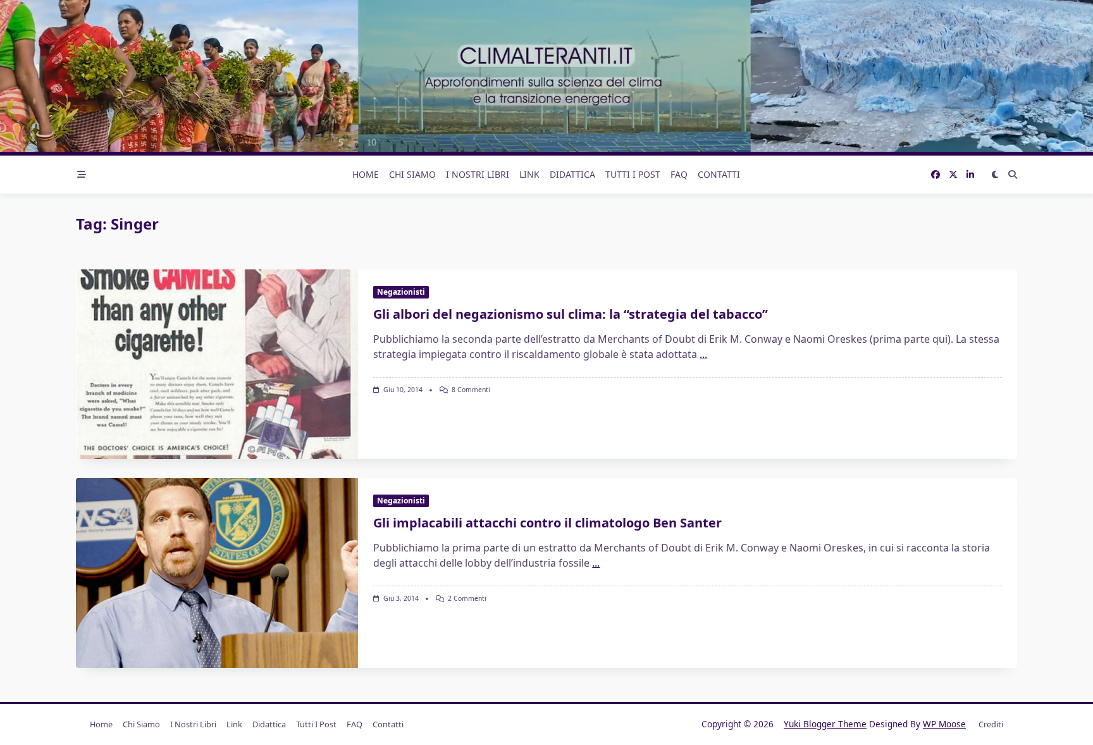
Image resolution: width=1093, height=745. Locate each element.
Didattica (572, 174)
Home (365, 174)
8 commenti (471, 389)
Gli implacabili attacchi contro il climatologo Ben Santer (547, 522)
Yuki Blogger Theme (825, 724)
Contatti (719, 174)
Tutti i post (632, 174)
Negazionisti (401, 291)
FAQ (679, 174)
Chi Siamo (412, 174)
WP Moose (944, 724)
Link (529, 174)
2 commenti (467, 598)
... (703, 354)
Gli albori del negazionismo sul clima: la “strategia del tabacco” (570, 314)
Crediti (991, 724)
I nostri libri (477, 174)
